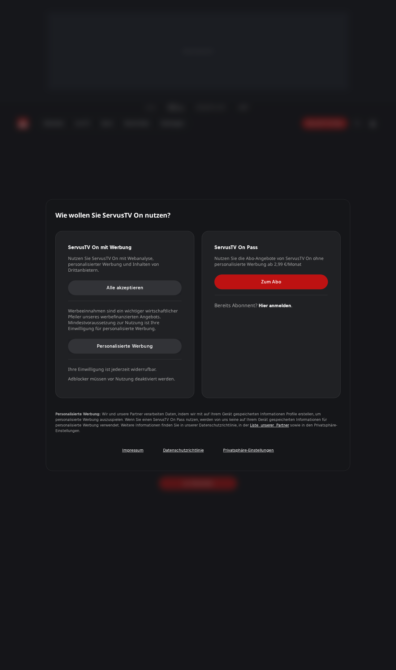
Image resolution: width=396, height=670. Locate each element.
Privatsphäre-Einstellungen (248, 450)
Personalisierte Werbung (125, 346)
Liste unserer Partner (269, 425)
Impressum (133, 450)
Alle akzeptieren (125, 287)
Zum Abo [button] (271, 281)
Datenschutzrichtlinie (183, 450)
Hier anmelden (275, 305)
